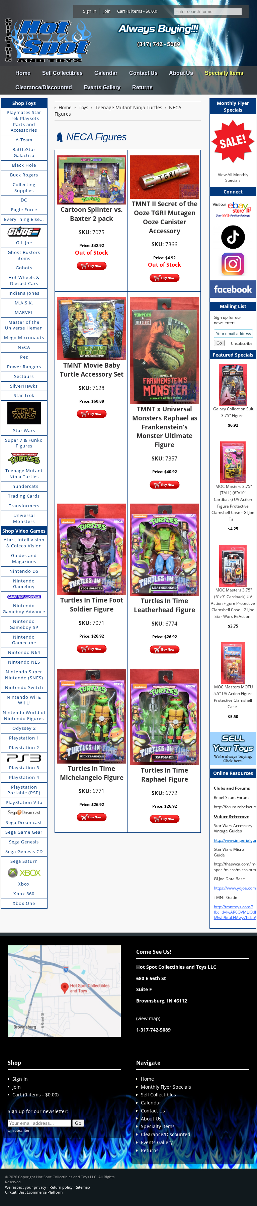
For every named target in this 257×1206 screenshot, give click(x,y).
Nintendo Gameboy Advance (24, 608)
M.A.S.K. (24, 303)
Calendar (105, 73)
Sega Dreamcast (24, 822)
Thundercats (24, 486)
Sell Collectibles (62, 73)
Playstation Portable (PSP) (23, 790)
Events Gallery (102, 87)
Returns (142, 87)
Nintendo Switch (24, 687)
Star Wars (24, 430)
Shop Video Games (24, 531)
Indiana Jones (23, 293)
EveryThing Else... (24, 219)
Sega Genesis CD (24, 851)
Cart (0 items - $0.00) (137, 11)
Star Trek (24, 395)
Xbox (24, 884)
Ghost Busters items (24, 255)
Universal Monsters (24, 518)
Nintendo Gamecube (24, 640)
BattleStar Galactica (23, 152)
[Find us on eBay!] (233, 209)
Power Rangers (24, 367)
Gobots (24, 268)
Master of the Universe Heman (24, 325)
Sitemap (83, 1187)
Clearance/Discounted (43, 87)
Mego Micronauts (24, 337)
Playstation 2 (24, 748)
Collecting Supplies (24, 187)
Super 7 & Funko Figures (24, 443)
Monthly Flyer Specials (166, 1087)
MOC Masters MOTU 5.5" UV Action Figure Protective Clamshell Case (233, 696)
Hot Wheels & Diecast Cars (23, 280)
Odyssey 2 (24, 728)
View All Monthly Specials (233, 177)
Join (107, 11)
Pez (24, 357)
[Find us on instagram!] (233, 263)
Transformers (24, 506)
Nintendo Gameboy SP (24, 624)
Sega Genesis (24, 842)
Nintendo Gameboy (24, 584)
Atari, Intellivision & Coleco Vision (24, 543)
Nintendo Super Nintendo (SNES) (24, 675)
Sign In (89, 11)
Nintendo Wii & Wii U (24, 700)
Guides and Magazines (24, 558)
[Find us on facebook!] (233, 288)
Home (22, 73)
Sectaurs (24, 376)
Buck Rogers (24, 175)
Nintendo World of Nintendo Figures (24, 715)
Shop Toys (24, 103)
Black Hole (24, 165)
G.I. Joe (24, 243)
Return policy (61, 1187)
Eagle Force (24, 210)
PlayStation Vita (24, 802)
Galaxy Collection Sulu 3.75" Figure (233, 412)
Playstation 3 (24, 768)
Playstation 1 (24, 738)
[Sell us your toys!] (158, 28)
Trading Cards (24, 496)
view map (148, 1018)
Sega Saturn (24, 861)
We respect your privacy (25, 1187)
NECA (24, 347)
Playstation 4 (24, 777)
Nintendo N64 (24, 652)
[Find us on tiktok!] (233, 236)
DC (24, 200)
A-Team (24, 140)
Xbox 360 (23, 894)
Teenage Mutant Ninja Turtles (24, 473)
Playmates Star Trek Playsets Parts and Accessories (24, 121)
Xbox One (24, 903)
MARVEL (24, 312)
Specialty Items (224, 73)
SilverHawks (24, 386)
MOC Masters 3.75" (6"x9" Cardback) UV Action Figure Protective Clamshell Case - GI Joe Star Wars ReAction (233, 603)
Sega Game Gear (23, 832)
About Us (181, 73)
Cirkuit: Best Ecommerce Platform (34, 1192)
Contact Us (143, 73)
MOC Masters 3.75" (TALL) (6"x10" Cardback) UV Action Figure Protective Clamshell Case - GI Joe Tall (232, 503)
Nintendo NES (24, 662)
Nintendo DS (23, 571)
